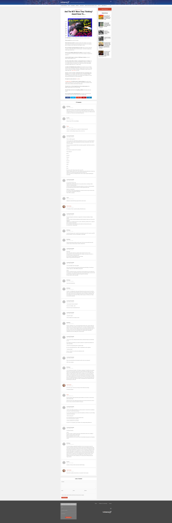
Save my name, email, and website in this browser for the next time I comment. (73, 494)
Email (74, 490)
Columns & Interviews (64, 5)
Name (62, 490)
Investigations (73, 5)
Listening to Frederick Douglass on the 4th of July (107, 38)
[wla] (64, 2)
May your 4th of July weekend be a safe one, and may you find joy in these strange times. (107, 17)
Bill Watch (77, 5)
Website (85, 490)
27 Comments (83, 16)
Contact (110, 503)
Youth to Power (82, 5)
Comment (62, 481)
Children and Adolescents (78, 9)
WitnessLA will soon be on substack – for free (91, 5)
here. (79, 78)
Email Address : (63, 513)
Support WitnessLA (104, 5)
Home (96, 503)
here (76, 78)
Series (69, 5)
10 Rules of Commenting (103, 503)
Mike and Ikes (74, 70)
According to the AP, (68, 81)
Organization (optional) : (64, 510)
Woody (68, 126)
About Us (99, 5)
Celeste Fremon (79, 16)
